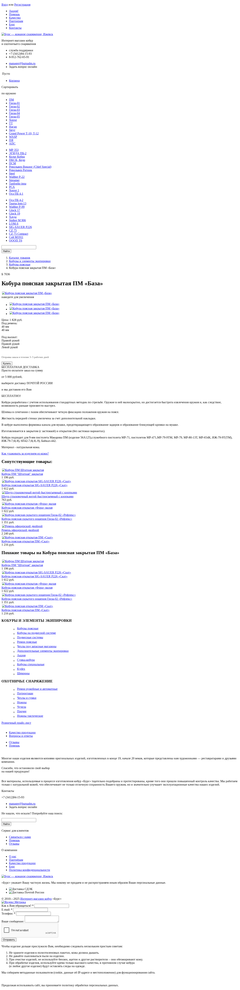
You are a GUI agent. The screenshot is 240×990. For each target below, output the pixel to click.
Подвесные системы (30, 637)
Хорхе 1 (14, 190)
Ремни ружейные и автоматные (37, 688)
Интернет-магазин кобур (36, 898)
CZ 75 (13, 230)
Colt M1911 (16, 237)
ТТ (11, 123)
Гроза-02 (14, 106)
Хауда (12, 216)
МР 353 (14, 149)
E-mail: (7, 909)
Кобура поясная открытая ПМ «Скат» (26, 541)
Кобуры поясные (27, 628)
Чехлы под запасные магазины (36, 646)
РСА (12, 187)
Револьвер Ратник (20, 170)
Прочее (21, 711)
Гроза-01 (14, 103)
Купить (7, 363)
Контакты (15, 27)
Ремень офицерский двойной (20, 530)
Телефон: (8, 913)
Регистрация (22, 4)
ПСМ (12, 163)
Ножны (22, 702)
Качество (15, 17)
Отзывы (14, 742)
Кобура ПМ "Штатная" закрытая (22, 474)
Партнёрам (16, 859)
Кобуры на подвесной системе (36, 632)
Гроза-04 (14, 113)
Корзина (14, 80)
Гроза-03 (14, 109)
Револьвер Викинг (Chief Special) (30, 166)
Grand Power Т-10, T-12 (24, 133)
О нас (12, 856)
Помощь (14, 14)
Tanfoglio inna (17, 183)
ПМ (11, 99)
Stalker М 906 (17, 220)
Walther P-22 (17, 176)
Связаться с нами (20, 837)
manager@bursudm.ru (22, 63)
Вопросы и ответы (21, 735)
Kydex (21, 668)
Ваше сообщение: (13, 921)
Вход (5, 4)
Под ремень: (9, 323)
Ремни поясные (27, 641)
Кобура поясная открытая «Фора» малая (27, 507)
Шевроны (23, 673)
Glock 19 (14, 213)
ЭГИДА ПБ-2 (17, 153)
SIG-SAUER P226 (20, 227)
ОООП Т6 (15, 240)
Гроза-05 (14, 116)
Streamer (14, 180)
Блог (12, 24)
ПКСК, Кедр (17, 160)
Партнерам (16, 21)
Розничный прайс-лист (16, 722)
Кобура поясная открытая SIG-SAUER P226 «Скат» (35, 485)
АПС (12, 143)
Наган (13, 126)
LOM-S (13, 223)
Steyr (12, 130)
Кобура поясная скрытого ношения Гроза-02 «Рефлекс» (37, 518)
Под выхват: (9, 337)
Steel (12, 173)
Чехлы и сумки (26, 697)
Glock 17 (14, 210)
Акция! (13, 11)
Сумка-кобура (26, 659)
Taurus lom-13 (17, 203)
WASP (13, 136)
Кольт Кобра (17, 156)
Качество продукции (22, 732)
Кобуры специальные (30, 664)
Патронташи (25, 693)
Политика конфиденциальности (29, 869)
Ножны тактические (30, 715)
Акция (21, 655)
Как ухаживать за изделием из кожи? (25, 453)
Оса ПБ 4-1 (16, 193)
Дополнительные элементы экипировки (43, 650)
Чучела (21, 706)
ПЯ (11, 140)
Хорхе (13, 120)
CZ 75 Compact (18, 233)
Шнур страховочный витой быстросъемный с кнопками (38, 496)
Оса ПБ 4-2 (16, 200)
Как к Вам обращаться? (18, 905)
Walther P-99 (17, 206)
